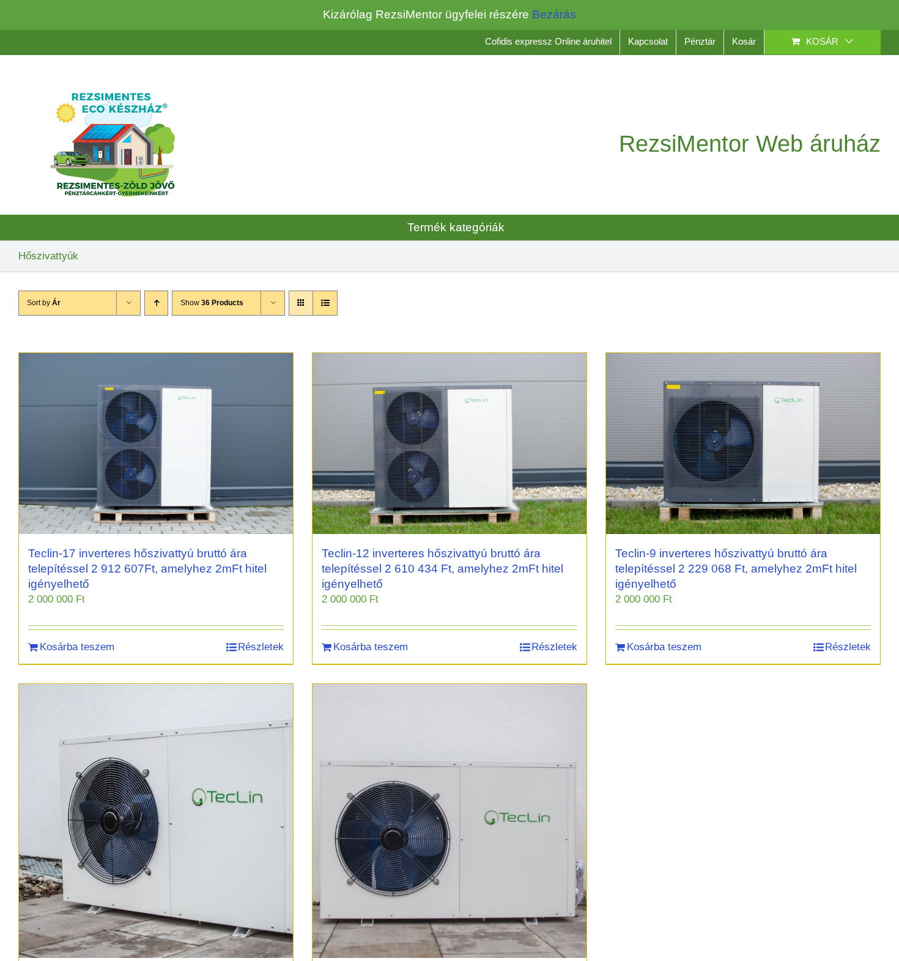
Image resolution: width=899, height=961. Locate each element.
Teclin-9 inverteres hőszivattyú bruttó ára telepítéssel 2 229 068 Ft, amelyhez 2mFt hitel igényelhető (736, 568)
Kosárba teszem (77, 647)
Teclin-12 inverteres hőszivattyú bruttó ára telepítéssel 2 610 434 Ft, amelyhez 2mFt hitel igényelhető (442, 568)
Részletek (261, 647)
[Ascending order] (156, 303)
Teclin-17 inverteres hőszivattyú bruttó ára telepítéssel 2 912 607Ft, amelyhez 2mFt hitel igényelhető (147, 568)
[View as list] (325, 303)
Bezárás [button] (554, 14)
